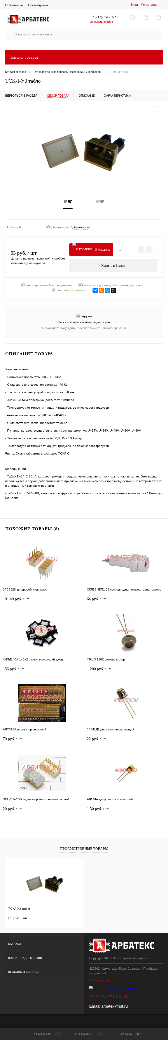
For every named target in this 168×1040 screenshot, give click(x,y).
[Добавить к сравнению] (157, 120)
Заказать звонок (101, 21)
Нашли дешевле (60, 285)
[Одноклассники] (101, 290)
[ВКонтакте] (95, 290)
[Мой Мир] (107, 290)
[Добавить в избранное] (157, 110)
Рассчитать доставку (127, 285)
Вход (134, 4)
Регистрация (150, 4)
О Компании (14, 5)
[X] (113, 290)
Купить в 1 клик (113, 265)
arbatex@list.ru (114, 1006)
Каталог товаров (24, 57)
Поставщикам (38, 5)
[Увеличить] (84, 148)
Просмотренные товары (84, 848)
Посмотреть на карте (104, 980)
